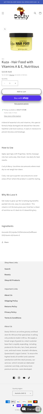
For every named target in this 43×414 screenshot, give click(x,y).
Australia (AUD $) (20, 393)
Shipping (11, 75)
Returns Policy (11, 306)
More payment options (21, 103)
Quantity (4, 79)
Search (7, 269)
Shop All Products (12, 280)
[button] (2, 13)
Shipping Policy (11, 301)
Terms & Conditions (13, 318)
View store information (12, 116)
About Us (8, 295)
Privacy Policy (10, 312)
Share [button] (6, 242)
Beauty (8, 274)
